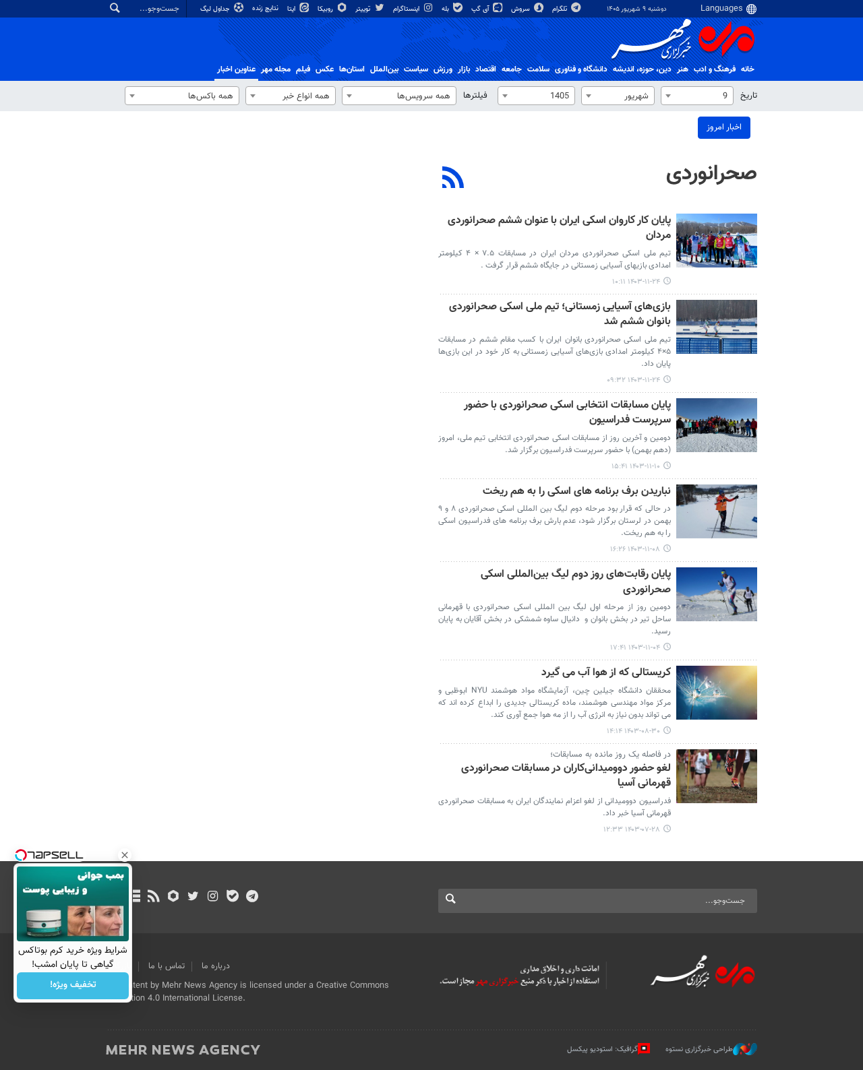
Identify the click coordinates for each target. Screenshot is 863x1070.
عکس (325, 69)
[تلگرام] (251, 897)
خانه (747, 69)
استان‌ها (352, 69)
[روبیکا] (173, 897)
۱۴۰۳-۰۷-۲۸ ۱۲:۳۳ (631, 830)
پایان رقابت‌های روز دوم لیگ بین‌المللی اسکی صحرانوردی (576, 582)
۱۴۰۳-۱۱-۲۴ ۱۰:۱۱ (636, 282)
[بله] (232, 897)
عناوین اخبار (236, 69)
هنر (682, 69)
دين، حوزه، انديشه (642, 69)
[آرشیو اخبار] (133, 897)
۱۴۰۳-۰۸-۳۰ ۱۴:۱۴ (633, 731)
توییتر (363, 9)
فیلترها (475, 95)
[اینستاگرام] (212, 897)
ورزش (443, 69)
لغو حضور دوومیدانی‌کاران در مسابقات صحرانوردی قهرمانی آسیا (566, 776)
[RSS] (453, 179)
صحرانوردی (711, 174)
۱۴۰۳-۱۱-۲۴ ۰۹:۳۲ (633, 380)
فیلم (303, 69)
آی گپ (481, 9)
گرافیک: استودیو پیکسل (602, 1049)
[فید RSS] (153, 897)
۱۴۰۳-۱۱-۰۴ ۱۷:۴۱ (635, 648)
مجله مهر (276, 69)
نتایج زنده (266, 8)
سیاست (416, 69)
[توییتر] (193, 897)
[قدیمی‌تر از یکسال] (716, 241)
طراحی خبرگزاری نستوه (699, 1049)
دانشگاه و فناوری (581, 69)
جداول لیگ (216, 9)
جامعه (512, 69)
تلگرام (560, 9)
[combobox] (697, 95)
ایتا (292, 9)
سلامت (538, 69)
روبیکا (326, 9)
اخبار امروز (724, 127)
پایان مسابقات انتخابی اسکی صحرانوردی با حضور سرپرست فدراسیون (567, 413)
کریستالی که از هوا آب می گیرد (606, 673)
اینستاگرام (407, 9)
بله (446, 9)
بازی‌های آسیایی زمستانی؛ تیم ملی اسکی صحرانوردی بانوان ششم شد (560, 315)
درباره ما (216, 966)
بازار (464, 69)
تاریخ (748, 95)
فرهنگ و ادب (715, 69)
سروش (521, 9)
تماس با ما (166, 966)
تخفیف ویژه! (73, 985)
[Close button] (124, 855)
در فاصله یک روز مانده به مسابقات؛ (610, 754)
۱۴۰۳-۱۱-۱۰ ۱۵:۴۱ (636, 466)
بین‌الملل (384, 69)
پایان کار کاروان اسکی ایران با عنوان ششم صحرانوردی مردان (559, 229)
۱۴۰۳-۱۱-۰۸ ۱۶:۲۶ (635, 549)
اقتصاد (485, 69)
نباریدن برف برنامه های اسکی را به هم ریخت (577, 492)
